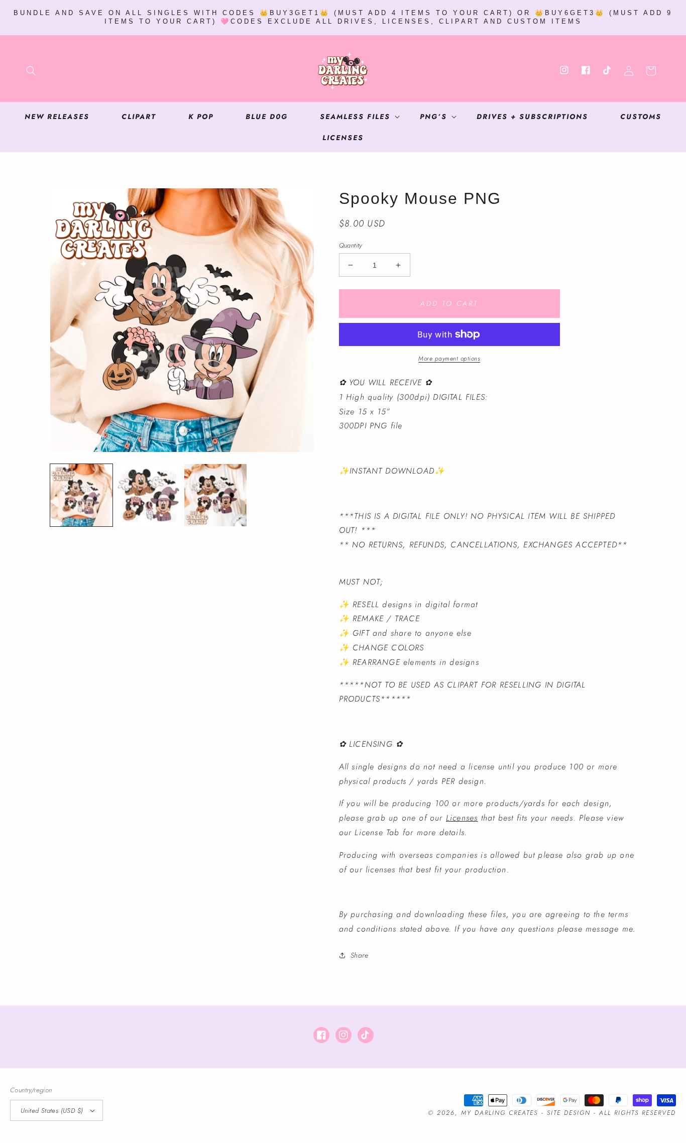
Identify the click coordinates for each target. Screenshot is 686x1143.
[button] (31, 71)
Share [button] (360, 955)
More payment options (449, 358)
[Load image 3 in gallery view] (215, 495)
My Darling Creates (499, 1112)
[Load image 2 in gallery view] (149, 495)
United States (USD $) (52, 1110)
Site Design (569, 1112)
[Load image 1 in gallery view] (81, 495)
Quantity (350, 245)
